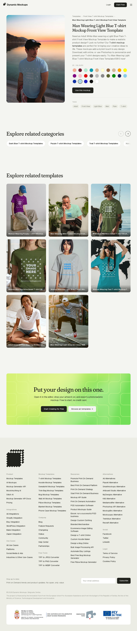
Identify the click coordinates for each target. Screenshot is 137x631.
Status (41, 534)
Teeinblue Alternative (112, 519)
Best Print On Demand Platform (84, 485)
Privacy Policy (109, 557)
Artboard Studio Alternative (114, 490)
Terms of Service (110, 553)
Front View (86, 106)
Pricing (9, 502)
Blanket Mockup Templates (50, 506)
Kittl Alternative (109, 498)
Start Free (120, 4)
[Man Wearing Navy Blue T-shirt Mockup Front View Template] (119, 76)
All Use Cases (12, 545)
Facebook (107, 534)
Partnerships (44, 546)
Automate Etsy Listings (80, 551)
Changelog (43, 530)
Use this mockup (82, 90)
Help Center (44, 542)
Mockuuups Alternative (112, 514)
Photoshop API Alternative (114, 506)
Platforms (10, 549)
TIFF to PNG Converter (48, 561)
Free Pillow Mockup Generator (84, 562)
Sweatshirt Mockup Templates (51, 486)
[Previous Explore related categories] (121, 133)
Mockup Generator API (16, 486)
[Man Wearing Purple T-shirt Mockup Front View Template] (74, 76)
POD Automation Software (82, 505)
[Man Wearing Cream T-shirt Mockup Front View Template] (102, 70)
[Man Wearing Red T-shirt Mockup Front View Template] (85, 76)
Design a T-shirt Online (81, 535)
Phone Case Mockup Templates (52, 510)
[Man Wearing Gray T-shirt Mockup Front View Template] (102, 76)
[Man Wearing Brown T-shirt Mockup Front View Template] (108, 70)
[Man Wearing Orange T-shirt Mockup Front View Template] (119, 70)
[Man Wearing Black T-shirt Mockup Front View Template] (91, 81)
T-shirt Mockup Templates (50, 478)
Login (108, 4)
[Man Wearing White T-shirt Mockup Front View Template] (97, 81)
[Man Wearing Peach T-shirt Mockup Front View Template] (74, 70)
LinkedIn (106, 542)
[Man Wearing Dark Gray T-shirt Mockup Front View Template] (91, 76)
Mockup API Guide (78, 497)
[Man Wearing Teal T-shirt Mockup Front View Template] (91, 70)
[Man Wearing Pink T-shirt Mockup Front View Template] (80, 76)
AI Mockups (11, 482)
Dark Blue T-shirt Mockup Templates (26, 143)
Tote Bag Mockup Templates (51, 490)
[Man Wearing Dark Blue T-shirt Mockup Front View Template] (74, 81)
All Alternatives (109, 478)
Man (107, 106)
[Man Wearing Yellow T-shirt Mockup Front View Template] (125, 70)
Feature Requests (46, 526)
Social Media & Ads (14, 553)
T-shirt (123, 106)
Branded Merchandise (80, 524)
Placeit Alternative (110, 482)
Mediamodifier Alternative (113, 502)
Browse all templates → (82, 409)
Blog (40, 522)
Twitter (106, 538)
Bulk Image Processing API (82, 547)
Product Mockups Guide (81, 509)
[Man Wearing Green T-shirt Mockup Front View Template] (114, 76)
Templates (76, 16)
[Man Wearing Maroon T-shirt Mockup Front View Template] (80, 70)
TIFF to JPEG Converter (49, 557)
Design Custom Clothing (81, 520)
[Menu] (131, 5)
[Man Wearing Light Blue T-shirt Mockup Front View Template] (80, 81)
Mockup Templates (14, 478)
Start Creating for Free (54, 409)
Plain (115, 106)
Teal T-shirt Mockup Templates (103, 143)
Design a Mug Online (79, 543)
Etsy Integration (13, 522)
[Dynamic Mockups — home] (15, 4)
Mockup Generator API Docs (18, 498)
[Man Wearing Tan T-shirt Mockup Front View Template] (97, 70)
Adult (76, 106)
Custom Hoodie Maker (80, 539)
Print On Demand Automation (83, 501)
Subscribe (123, 580)
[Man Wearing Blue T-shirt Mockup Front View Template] (85, 81)
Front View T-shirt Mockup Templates (98, 16)
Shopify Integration (14, 518)
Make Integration (13, 530)
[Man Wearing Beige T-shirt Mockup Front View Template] (114, 70)
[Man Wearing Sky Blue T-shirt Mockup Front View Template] (125, 76)
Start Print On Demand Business (84, 493)
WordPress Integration (15, 526)
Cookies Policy (109, 561)
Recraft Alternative (110, 523)
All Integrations (12, 514)
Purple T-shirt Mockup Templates (66, 143)
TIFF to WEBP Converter (49, 565)
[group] (68, 143)
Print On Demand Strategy (82, 489)
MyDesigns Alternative (112, 494)
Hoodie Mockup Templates (50, 482)
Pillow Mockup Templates (49, 502)
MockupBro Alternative (112, 510)
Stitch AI (10, 494)
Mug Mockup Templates (49, 494)
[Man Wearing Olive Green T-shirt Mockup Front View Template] (108, 76)
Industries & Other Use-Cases (19, 557)
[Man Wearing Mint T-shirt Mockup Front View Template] (85, 70)
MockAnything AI (13, 490)
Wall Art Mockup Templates (50, 498)
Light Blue (98, 106)
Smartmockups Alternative (114, 486)
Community (43, 538)
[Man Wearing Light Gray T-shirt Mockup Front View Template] (97, 76)
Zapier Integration (13, 534)
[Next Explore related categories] (128, 133)
